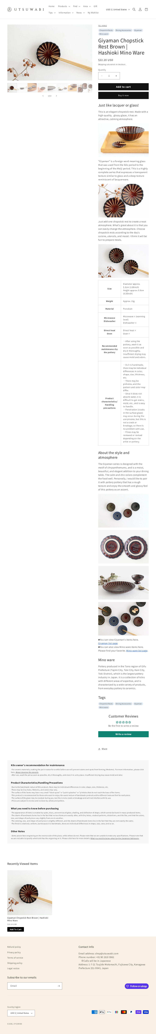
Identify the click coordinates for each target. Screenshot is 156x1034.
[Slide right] (56, 95)
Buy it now (123, 95)
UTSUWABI (18, 1024)
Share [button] (104, 748)
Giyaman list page (108, 643)
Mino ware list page (136, 650)
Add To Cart (15, 929)
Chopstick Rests (106, 30)
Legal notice (13, 968)
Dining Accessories (123, 30)
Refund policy (14, 946)
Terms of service (15, 957)
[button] (63, 6)
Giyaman (138, 30)
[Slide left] (43, 95)
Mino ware (103, 34)
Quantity (102, 70)
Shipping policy (14, 963)
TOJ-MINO (102, 26)
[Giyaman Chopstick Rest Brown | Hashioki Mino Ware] (29, 892)
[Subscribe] (58, 986)
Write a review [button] (123, 734)
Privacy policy (14, 952)
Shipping (102, 64)
